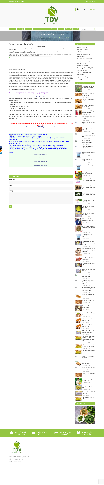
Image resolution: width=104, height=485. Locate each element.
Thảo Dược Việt (41, 97)
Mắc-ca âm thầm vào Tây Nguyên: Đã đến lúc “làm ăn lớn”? (88, 135)
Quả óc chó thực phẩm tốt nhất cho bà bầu (88, 362)
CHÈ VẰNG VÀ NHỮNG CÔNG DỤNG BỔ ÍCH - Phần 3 (88, 194)
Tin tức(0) (79, 79)
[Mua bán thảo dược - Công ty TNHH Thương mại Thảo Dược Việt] (52, 15)
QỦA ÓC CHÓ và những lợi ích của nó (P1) (88, 106)
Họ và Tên (12, 179)
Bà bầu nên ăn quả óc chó (88, 300)
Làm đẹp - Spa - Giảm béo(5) (84, 58)
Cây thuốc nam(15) (82, 47)
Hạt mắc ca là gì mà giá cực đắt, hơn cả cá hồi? (88, 275)
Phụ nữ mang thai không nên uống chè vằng (88, 111)
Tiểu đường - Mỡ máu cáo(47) (84, 72)
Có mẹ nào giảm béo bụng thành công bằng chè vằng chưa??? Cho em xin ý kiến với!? (88, 228)
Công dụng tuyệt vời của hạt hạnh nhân (88, 325)
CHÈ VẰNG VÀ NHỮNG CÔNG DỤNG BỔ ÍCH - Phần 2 (88, 187)
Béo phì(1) (79, 52)
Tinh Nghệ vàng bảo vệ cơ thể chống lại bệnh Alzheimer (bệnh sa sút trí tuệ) (88, 338)
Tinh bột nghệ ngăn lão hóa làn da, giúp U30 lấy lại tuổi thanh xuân (88, 250)
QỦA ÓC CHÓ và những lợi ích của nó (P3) (88, 94)
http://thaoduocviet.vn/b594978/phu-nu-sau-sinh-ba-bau (41, 127)
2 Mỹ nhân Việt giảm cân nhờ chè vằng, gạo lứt (88, 219)
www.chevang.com (41, 158)
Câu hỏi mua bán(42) (82, 49)
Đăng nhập (88, 1)
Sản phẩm (17, 1)
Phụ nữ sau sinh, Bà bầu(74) (84, 61)
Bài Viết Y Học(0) (81, 74)
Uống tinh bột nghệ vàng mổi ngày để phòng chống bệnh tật (88, 243)
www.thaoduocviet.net (41, 161)
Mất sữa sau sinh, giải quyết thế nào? (87, 235)
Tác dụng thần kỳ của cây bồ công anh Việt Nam (88, 86)
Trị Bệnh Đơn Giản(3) (82, 77)
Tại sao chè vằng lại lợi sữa (88, 165)
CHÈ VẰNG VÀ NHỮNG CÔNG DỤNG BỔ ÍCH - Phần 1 (88, 180)
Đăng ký (94, 1)
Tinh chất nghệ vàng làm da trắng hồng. (88, 379)
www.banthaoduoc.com (41, 165)
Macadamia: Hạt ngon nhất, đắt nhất (87, 147)
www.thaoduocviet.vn (40, 154)
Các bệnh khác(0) (81, 56)
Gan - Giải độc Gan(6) (82, 70)
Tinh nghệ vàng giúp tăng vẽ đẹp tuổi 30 (88, 351)
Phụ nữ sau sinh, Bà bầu (14, 171)
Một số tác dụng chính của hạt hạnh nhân (88, 319)
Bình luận (11, 191)
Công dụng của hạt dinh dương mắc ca (88, 306)
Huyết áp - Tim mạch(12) (83, 54)
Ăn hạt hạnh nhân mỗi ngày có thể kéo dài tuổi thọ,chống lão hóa (88, 289)
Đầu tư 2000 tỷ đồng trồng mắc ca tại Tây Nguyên (88, 141)
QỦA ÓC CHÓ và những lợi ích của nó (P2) (88, 100)
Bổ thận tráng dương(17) (83, 65)
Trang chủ (11, 1)
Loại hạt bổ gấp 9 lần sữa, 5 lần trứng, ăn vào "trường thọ (88, 282)
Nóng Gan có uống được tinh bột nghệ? (88, 258)
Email (10, 185)
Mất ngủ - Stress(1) (82, 63)
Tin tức (22, 1)
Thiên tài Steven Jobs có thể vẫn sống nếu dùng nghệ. (88, 345)
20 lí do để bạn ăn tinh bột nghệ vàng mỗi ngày (88, 331)
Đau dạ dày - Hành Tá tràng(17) (85, 68)
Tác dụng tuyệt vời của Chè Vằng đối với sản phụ (88, 172)
